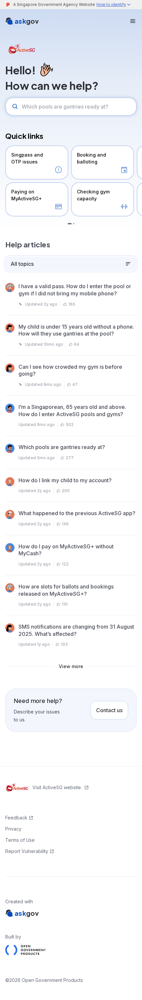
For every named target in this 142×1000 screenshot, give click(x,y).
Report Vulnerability (26, 851)
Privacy (13, 829)
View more (71, 666)
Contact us (109, 710)
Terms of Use (20, 840)
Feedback (16, 817)
